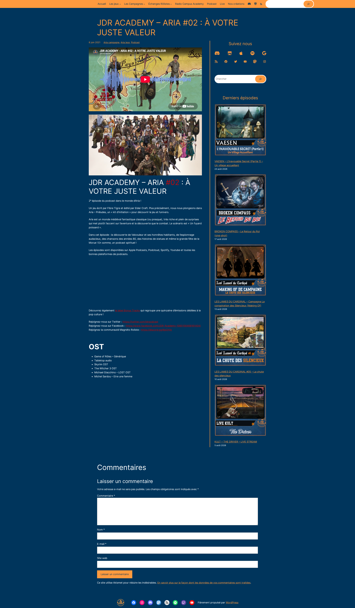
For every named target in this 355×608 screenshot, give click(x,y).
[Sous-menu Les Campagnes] (144, 4)
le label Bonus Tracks (127, 310)
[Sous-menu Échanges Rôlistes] (171, 4)
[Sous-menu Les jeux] (120, 4)
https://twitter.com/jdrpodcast (140, 321)
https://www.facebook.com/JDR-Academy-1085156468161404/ (163, 325)
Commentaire (106, 495)
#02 (172, 182)
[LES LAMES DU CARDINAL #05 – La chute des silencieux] (240, 340)
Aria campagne (111, 42)
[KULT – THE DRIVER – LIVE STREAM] (240, 410)
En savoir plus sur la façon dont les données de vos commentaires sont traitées (203, 582)
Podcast (135, 42)
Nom (101, 529)
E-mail (101, 543)
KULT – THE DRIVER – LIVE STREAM (236, 441)
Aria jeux (125, 42)
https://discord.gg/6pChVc (156, 329)
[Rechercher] (308, 4)
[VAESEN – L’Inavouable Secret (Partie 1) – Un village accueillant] (240, 130)
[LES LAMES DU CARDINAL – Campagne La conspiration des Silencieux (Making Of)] (240, 270)
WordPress (232, 602)
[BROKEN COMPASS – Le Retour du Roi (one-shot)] (240, 200)
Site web (102, 558)
